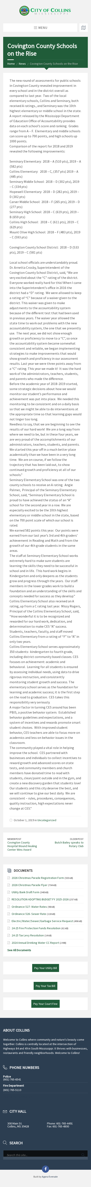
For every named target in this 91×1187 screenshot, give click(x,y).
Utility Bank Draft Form (25, 892)
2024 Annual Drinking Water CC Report (35, 943)
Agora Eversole (50, 1176)
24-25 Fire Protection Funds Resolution (36, 928)
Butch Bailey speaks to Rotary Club (69, 844)
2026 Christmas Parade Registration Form (38, 878)
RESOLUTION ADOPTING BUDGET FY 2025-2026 (40, 899)
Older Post (77, 839)
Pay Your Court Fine (45, 1004)
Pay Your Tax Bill (45, 986)
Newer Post (14, 839)
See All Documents (19, 950)
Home (11, 63)
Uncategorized (46, 820)
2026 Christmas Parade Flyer (29, 885)
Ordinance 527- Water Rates (29, 907)
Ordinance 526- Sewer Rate (29, 914)
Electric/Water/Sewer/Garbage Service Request (42, 921)
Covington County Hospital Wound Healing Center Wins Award (22, 846)
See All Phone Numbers (18, 1097)
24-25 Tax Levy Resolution (28, 935)
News (22, 63)
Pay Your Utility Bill (45, 968)
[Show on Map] (83, 27)
